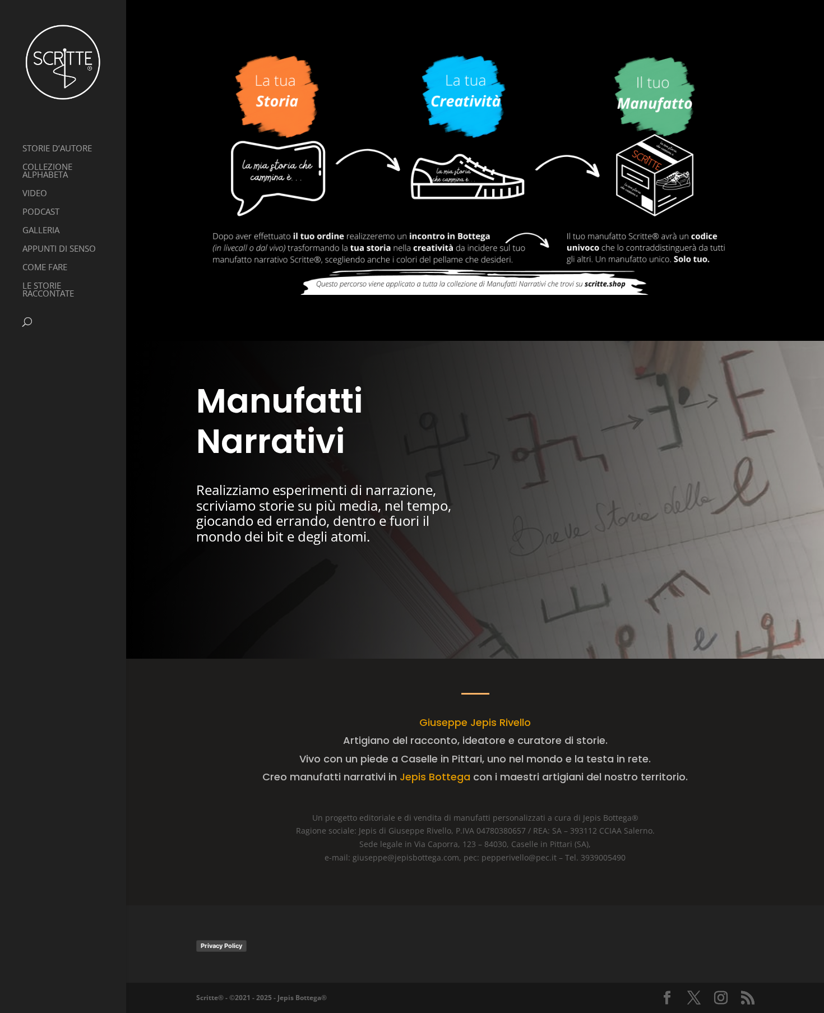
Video (34, 193)
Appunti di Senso (59, 249)
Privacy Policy (221, 946)
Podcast (40, 212)
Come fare (44, 267)
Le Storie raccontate (48, 290)
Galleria (40, 230)
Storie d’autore (57, 149)
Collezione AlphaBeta (47, 171)
